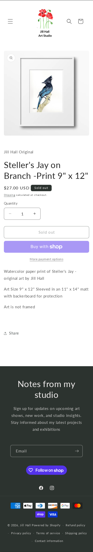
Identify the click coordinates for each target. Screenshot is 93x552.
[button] (10, 21)
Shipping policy (76, 533)
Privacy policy (21, 533)
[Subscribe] (76, 451)
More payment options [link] (46, 259)
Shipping (9, 194)
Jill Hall (25, 525)
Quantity (11, 203)
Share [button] (14, 333)
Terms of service (48, 533)
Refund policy (75, 525)
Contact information (49, 540)
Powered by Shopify (46, 525)
